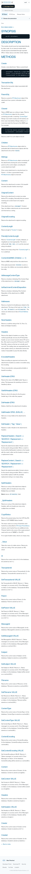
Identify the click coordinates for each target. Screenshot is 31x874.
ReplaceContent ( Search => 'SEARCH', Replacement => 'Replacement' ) (12, 463)
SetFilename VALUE (9, 692)
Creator (4, 823)
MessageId (5, 624)
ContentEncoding (8, 736)
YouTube (10, 867)
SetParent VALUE (8, 607)
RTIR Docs (12, 14)
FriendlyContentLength (10, 236)
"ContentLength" (11, 239)
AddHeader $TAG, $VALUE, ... (13, 412)
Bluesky (5, 867)
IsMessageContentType (10, 275)
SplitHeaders (6, 483)
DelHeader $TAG (8, 402)
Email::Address (24, 311)
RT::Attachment (16, 98)
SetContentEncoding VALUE (12, 750)
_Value (4, 541)
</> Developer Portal (8, 6)
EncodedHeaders (8, 356)
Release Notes (21, 14)
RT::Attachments (12, 146)
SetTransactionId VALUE (10, 579)
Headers (4, 331)
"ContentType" (23, 116)
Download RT (16, 864)
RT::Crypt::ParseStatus (22, 526)
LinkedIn (17, 867)
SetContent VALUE (8, 778)
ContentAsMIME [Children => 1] (13, 257)
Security (24, 864)
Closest (4, 108)
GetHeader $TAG (8, 376)
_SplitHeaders (6, 500)
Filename (5, 680)
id (2, 555)
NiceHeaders (6, 320)
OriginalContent (7, 192)
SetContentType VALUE (10, 720)
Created (4, 835)
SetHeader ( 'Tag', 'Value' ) (11, 424)
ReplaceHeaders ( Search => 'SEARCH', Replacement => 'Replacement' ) (12, 438)
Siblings (4, 156)
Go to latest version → (7, 27)
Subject (4, 652)
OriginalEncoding (8, 216)
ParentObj (5, 94)
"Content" (14, 230)
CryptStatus (6, 514)
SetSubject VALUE (8, 664)
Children (4, 142)
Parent (3, 595)
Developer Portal (7, 864)
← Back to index (6, 844)
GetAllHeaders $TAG (9, 390)
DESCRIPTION (11, 42)
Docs (2, 23)
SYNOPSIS (8, 31)
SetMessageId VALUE (10, 635)
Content (4, 180)
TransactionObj (7, 82)
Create (4, 63)
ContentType (6, 708)
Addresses (5, 301)
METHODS (8, 56)
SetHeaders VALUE (9, 806)
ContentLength (7, 226)
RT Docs (4, 14)
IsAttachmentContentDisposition (13, 287)
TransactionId (6, 567)
